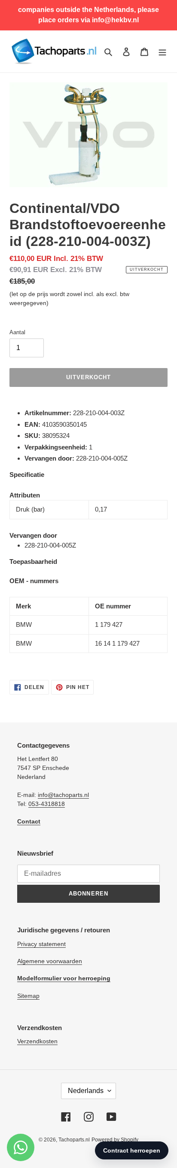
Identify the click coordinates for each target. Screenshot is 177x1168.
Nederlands (86, 1090)
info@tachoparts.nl (63, 794)
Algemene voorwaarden (49, 961)
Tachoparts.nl (74, 1140)
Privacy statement (41, 943)
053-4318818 (46, 803)
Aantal (17, 332)
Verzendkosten (37, 1041)
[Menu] (162, 51)
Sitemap (28, 995)
